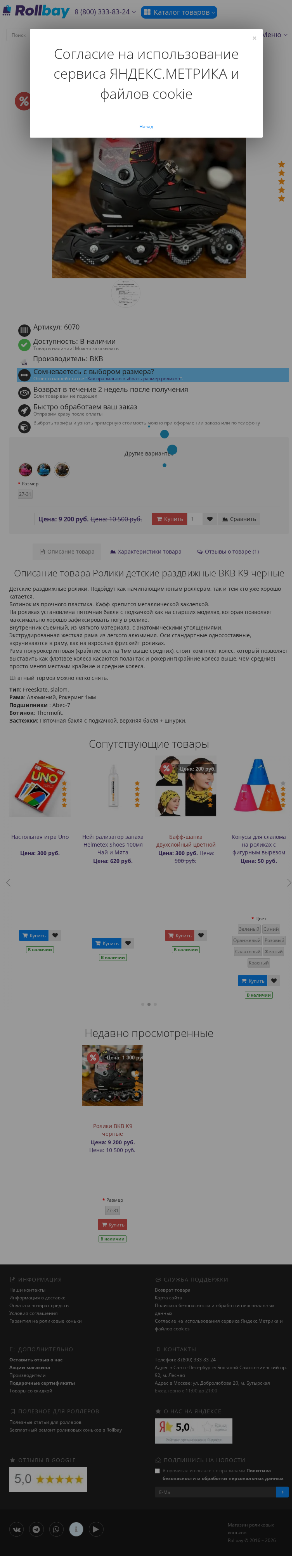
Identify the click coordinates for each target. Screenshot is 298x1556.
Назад (146, 126)
